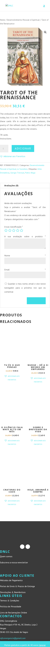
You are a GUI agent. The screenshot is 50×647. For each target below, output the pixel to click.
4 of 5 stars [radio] (17, 230)
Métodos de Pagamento (11, 580)
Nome (25, 255)
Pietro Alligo (30, 172)
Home (2, 20)
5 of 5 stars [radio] (21, 230)
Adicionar (23, 148)
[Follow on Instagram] (28, 546)
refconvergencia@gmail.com (12, 638)
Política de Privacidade (10, 606)
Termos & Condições (9, 600)
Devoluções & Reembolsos (13, 592)
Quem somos (6, 556)
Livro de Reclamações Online (13, 612)
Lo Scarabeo (22, 169)
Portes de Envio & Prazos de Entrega (17, 586)
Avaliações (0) (11, 185)
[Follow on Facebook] (22, 546)
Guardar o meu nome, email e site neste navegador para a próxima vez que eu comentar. (25, 287)
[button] (45, 32)
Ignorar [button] (42, 645)
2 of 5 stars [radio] (10, 230)
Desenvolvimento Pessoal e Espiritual (23, 20)
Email (25, 269)
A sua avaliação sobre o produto (25, 236)
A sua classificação (13, 226)
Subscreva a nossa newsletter (14, 562)
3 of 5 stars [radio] (13, 230)
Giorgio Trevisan (17, 172)
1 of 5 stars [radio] (6, 230)
